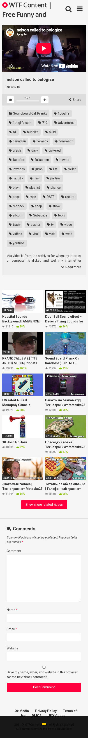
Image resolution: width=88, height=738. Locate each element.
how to (64, 160)
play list (34, 187)
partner (55, 178)
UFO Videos (56, 715)
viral (35, 234)
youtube (18, 243)
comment (65, 141)
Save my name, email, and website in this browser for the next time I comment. (42, 674)
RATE (50, 197)
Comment (14, 551)
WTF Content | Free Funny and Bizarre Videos (27, 9)
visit (52, 234)
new (36, 178)
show (56, 206)
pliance (55, 187)
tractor (35, 224)
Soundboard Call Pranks (29, 113)
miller (71, 169)
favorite (18, 160)
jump (39, 169)
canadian (19, 141)
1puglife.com (22, 123)
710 (45, 123)
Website (12, 648)
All (14, 132)
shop (38, 206)
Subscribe (39, 215)
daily (34, 150)
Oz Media (22, 711)
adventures (66, 123)
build (52, 132)
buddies (32, 132)
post (15, 197)
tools (61, 215)
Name (12, 610)
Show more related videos (44, 504)
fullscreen (41, 160)
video (68, 224)
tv (52, 224)
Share (76, 99)
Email (12, 629)
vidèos (17, 234)
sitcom (17, 215)
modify (17, 178)
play (15, 187)
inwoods (18, 169)
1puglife (63, 113)
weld (68, 234)
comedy (42, 141)
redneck (18, 206)
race (32, 197)
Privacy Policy (46, 711)
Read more (73, 267)
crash (16, 150)
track (16, 224)
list (55, 169)
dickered (54, 150)
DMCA (36, 715)
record (69, 197)
